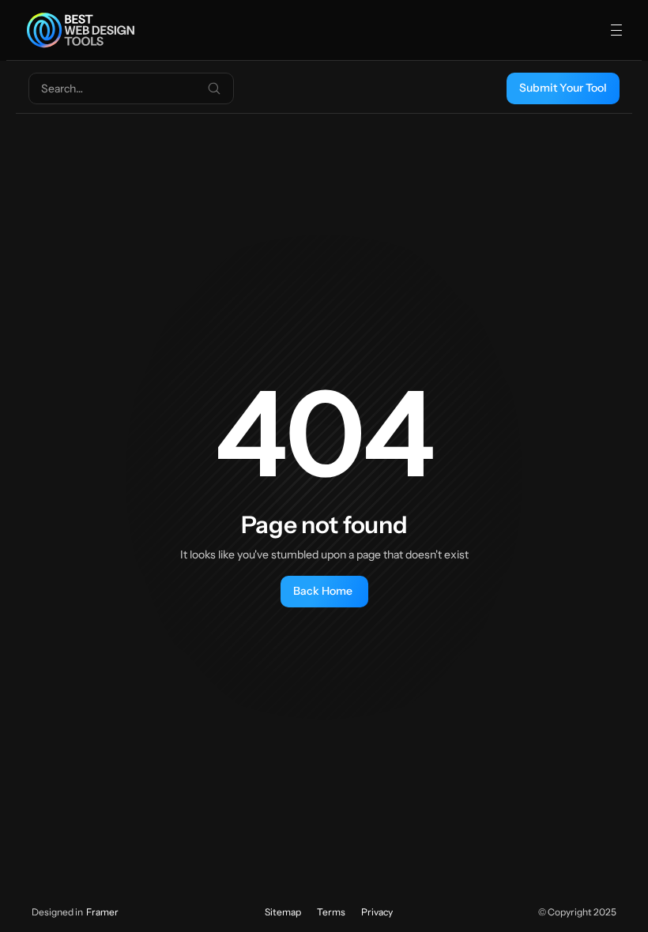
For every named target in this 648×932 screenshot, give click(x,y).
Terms (331, 912)
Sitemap (283, 912)
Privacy (377, 912)
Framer (102, 912)
